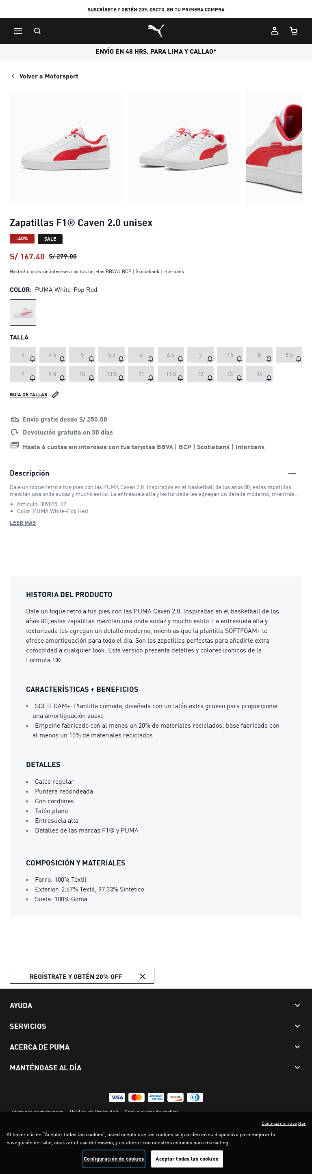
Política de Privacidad (94, 1112)
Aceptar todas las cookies (187, 1158)
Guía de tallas (28, 394)
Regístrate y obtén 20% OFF (76, 976)
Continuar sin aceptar (284, 1123)
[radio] (23, 312)
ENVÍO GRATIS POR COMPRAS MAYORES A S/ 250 (156, 10)
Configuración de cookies (114, 1158)
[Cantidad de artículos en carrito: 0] (294, 31)
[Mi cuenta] (274, 31)
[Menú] (18, 31)
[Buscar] (37, 31)
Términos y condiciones (37, 1112)
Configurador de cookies (152, 1112)
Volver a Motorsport (49, 76)
